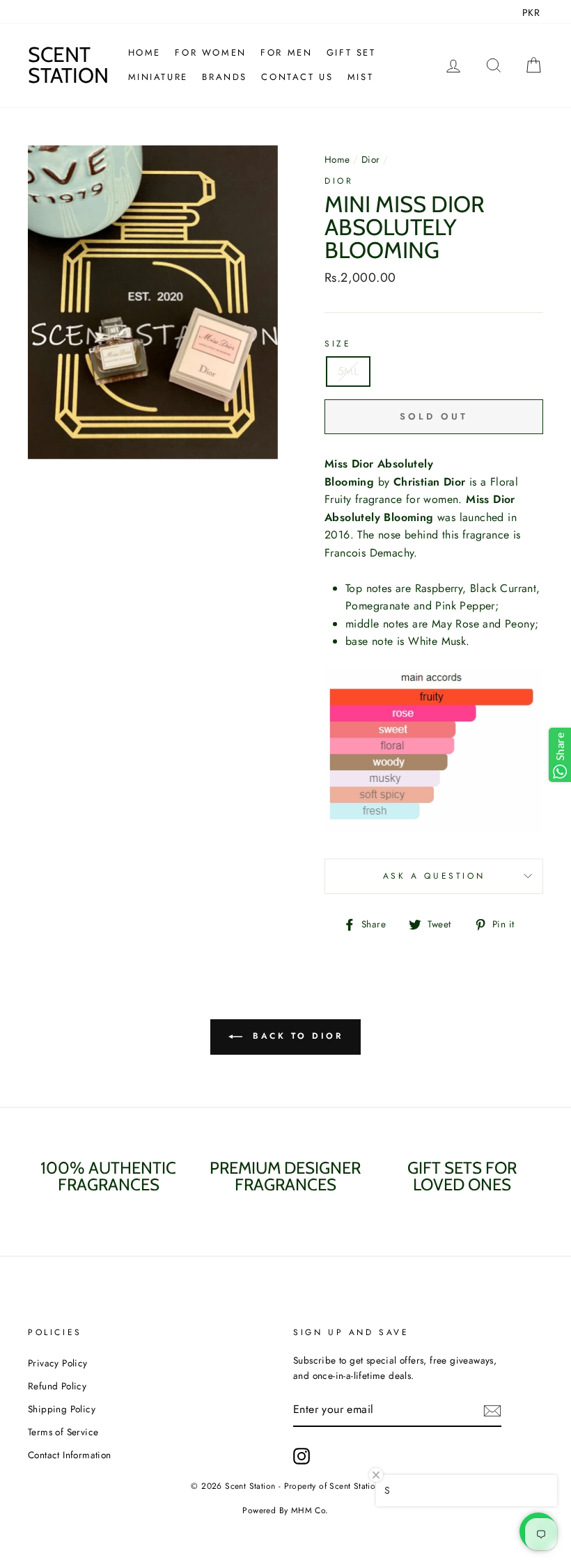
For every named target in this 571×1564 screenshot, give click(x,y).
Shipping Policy (61, 1409)
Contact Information (69, 1455)
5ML (348, 371)
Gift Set (351, 52)
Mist (360, 76)
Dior (370, 159)
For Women (210, 52)
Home (144, 52)
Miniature (158, 76)
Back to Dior (295, 1036)
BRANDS (224, 76)
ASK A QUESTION (434, 876)
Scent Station (68, 65)
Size (337, 343)
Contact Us (297, 76)
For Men (286, 52)
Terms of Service (63, 1432)
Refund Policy (57, 1386)
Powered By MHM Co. (285, 1510)
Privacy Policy (58, 1363)
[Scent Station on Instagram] (301, 1456)
